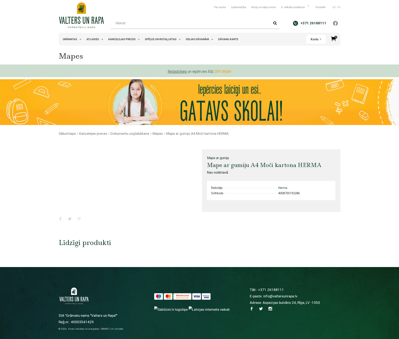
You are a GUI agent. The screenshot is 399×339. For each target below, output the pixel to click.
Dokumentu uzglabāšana (130, 133)
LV (333, 7)
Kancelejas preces (122, 39)
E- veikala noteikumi (293, 7)
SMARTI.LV (107, 329)
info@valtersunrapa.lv (280, 296)
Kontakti (321, 7)
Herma (282, 187)
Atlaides (93, 39)
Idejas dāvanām (197, 39)
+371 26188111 (271, 290)
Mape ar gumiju (218, 158)
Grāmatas (70, 39)
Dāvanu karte (228, 39)
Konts (315, 39)
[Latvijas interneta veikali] (209, 309)
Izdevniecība (238, 7)
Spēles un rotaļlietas (161, 39)
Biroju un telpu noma (263, 7)
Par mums (220, 7)
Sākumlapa (67, 133)
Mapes (158, 133)
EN (338, 7)
